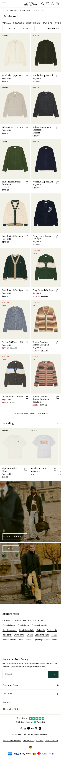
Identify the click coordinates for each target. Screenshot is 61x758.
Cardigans (7, 620)
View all (7, 23)
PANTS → (10, 548)
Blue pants (7, 635)
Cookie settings (51, 740)
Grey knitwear (23, 625)
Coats (20, 640)
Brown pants (19, 635)
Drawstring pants (42, 635)
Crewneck (18, 23)
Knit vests (40, 630)
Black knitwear (39, 620)
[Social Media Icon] (21, 728)
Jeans (54, 635)
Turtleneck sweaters (22, 620)
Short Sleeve (33, 23)
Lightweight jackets (42, 640)
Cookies (39, 740)
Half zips (47, 23)
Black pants (52, 630)
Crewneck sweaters (40, 625)
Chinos (30, 635)
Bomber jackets (9, 640)
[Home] (30, 3)
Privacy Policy (29, 740)
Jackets (28, 640)
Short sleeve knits (26, 630)
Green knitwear (9, 625)
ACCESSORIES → (14, 536)
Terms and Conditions (12, 740)
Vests (54, 640)
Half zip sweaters (10, 630)
